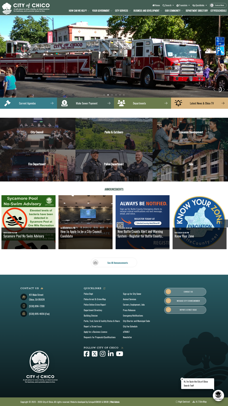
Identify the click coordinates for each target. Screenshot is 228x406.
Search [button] (168, 5)
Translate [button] (183, 5)
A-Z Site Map (200, 401)
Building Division (91, 315)
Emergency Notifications (133, 315)
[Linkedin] (111, 355)
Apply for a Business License (95, 331)
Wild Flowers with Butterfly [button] (124, 95)
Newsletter (127, 337)
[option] (114, 56)
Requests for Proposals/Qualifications (100, 337)
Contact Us (188, 291)
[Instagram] (103, 355)
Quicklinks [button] (200, 5)
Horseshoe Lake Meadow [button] (120, 95)
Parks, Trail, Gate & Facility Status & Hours (102, 321)
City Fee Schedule (130, 326)
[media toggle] (219, 89)
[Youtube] (119, 355)
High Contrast (184, 401)
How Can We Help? (78, 10)
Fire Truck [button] (108, 95)
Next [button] (224, 89)
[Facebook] (87, 355)
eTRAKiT (126, 331)
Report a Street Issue (93, 326)
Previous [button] (215, 89)
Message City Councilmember (188, 300)
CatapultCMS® (94, 401)
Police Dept (88, 293)
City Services (121, 10)
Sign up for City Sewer (132, 293)
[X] (95, 355)
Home (157, 5)
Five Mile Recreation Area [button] (116, 95)
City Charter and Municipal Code (136, 321)
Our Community (172, 10)
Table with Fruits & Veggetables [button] (104, 95)
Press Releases (129, 310)
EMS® (106, 401)
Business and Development (147, 10)
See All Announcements (117, 262)
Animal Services (129, 299)
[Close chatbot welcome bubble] (182, 379)
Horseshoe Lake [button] (112, 95)
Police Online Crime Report (95, 304)
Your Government (101, 10)
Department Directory (196, 10)
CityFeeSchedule (217, 10)
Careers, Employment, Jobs (134, 304)
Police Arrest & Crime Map (95, 299)
